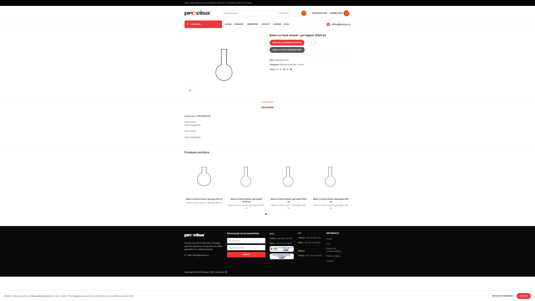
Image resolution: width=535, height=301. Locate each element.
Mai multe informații (503, 296)
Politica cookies (333, 256)
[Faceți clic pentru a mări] (190, 90)
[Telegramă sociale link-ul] (291, 69)
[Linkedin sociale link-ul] (287, 69)
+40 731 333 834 (284, 243)
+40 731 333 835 (313, 255)
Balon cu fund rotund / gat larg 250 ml (204, 199)
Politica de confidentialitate (333, 249)
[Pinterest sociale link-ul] (284, 69)
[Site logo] (197, 13)
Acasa (329, 239)
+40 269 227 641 (285, 238)
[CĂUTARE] (303, 13)
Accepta (523, 296)
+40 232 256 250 (313, 237)
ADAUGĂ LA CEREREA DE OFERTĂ (287, 42)
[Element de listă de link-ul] (203, 255)
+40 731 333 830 (312, 242)
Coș (328, 243)
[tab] (267, 106)
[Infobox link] (339, 24)
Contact (330, 261)
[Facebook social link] (277, 69)
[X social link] (280, 69)
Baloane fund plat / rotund (292, 64)
